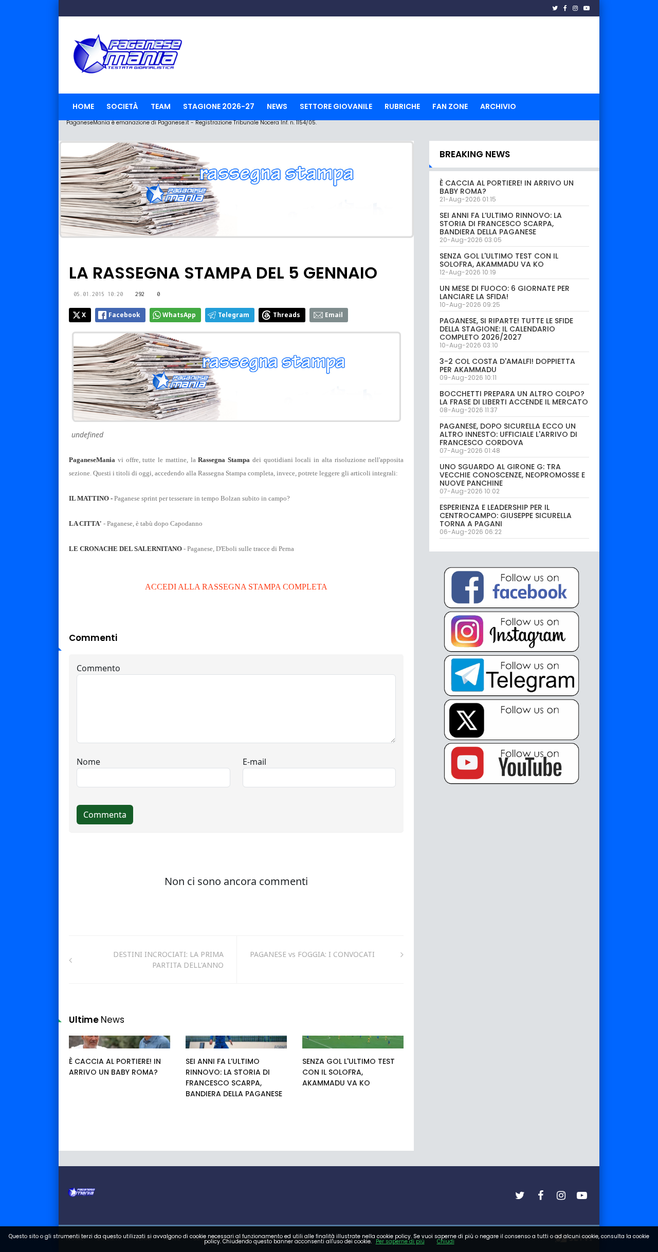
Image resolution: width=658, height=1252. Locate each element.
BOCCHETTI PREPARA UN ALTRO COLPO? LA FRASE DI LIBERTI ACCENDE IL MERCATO (514, 398)
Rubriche (402, 106)
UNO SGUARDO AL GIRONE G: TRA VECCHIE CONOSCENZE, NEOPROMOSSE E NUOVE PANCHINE (512, 475)
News (277, 106)
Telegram (233, 314)
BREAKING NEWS (475, 154)
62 (201, 1052)
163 (86, 1052)
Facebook (124, 314)
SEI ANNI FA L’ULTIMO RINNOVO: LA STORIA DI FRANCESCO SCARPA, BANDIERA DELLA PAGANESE (234, 1077)
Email (334, 314)
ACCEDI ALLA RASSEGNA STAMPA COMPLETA (236, 586)
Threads (286, 314)
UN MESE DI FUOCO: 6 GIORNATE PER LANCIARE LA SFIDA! (505, 292)
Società (122, 106)
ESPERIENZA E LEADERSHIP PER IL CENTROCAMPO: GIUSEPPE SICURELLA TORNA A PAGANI (506, 515)
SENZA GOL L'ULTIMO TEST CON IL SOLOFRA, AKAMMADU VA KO (348, 1072)
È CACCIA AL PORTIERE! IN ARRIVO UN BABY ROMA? (115, 1066)
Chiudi (445, 1241)
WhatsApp (179, 314)
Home (83, 106)
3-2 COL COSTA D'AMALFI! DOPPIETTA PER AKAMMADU (507, 365)
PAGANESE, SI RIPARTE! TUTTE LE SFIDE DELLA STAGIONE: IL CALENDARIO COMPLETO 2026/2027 (506, 329)
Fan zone (450, 106)
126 (320, 1052)
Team (161, 106)
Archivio (498, 106)
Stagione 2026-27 (218, 106)
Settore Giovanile (336, 106)
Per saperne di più (400, 1241)
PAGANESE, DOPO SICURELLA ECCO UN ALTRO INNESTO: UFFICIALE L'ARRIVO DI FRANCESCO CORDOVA (508, 434)
